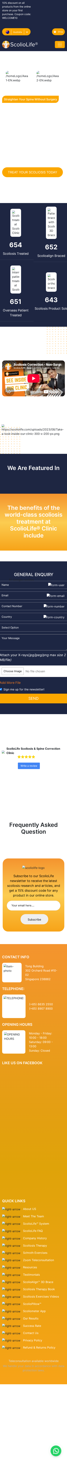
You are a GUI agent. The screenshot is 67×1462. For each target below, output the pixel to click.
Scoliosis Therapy (35, 1245)
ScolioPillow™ (32, 1304)
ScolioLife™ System (36, 1223)
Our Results (30, 1318)
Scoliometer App (34, 1311)
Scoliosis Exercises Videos (41, 1296)
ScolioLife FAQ (33, 1231)
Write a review (29, 765)
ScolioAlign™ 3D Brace (38, 1282)
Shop (60, 31)
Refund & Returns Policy (39, 1347)
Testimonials (31, 1274)
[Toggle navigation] (60, 44)
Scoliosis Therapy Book (39, 1289)
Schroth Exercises (35, 1252)
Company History (35, 1238)
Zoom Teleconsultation (38, 1260)
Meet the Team (33, 1216)
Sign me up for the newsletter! (23, 689)
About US (29, 1209)
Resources (30, 1267)
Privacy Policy (32, 1340)
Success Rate (32, 1326)
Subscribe (34, 919)
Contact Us (30, 1333)
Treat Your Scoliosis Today (32, 172)
